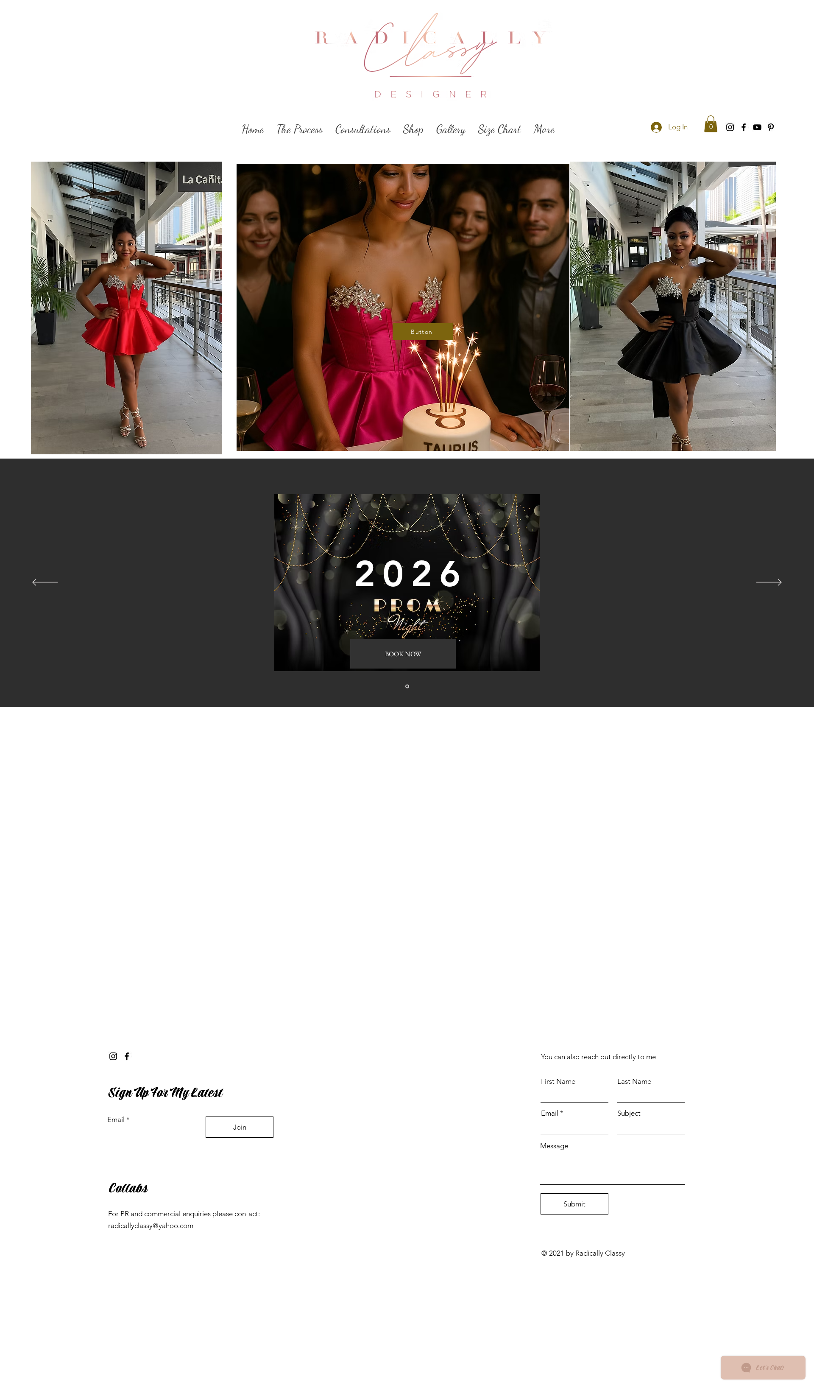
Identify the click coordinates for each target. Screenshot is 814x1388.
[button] (711, 123)
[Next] (769, 583)
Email (116, 1119)
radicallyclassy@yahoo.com (150, 1225)
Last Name (634, 1081)
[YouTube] (757, 127)
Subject (629, 1113)
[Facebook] (744, 127)
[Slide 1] (407, 686)
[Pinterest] (771, 127)
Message (554, 1146)
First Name (558, 1081)
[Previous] (45, 583)
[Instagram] (730, 127)
